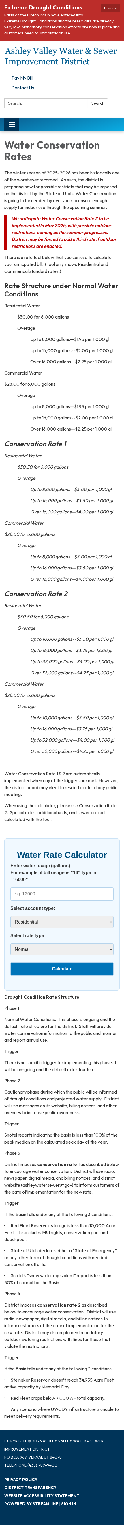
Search (97, 103)
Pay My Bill (22, 78)
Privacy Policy (20, 1479)
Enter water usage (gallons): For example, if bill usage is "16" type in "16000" (53, 872)
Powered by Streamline (31, 1503)
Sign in (68, 1503)
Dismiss (110, 8)
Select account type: (32, 908)
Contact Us (23, 88)
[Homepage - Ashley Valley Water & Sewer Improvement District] (62, 56)
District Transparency (30, 1487)
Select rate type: (28, 935)
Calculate (62, 968)
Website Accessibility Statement (41, 1495)
